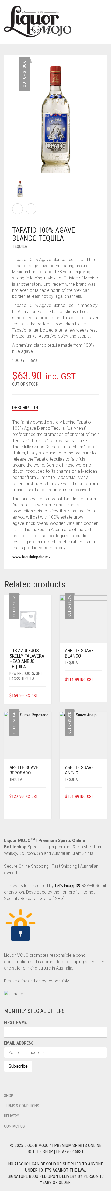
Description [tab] (25, 407)
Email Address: (19, 1043)
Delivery (11, 1116)
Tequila (19, 246)
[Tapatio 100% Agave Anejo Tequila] (17, 208)
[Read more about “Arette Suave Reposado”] (44, 797)
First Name (15, 1022)
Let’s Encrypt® (67, 885)
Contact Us (14, 1126)
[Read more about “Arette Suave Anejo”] (100, 797)
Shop (8, 1095)
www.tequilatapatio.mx (31, 556)
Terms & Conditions (21, 1105)
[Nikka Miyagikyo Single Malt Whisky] (31, 208)
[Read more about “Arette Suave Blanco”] (100, 680)
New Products (21, 673)
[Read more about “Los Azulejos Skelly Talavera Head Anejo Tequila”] (44, 696)
